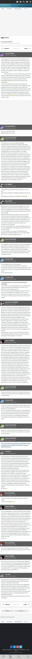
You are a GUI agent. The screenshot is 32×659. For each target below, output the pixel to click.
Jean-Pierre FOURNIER (11, 302)
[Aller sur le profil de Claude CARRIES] (2, 341)
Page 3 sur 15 (17, 48)
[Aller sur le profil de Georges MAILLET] (2, 127)
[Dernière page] (30, 48)
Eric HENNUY (8, 184)
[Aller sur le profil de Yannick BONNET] (2, 54)
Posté (10, 55)
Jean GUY (7, 451)
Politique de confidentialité (19, 649)
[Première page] (2, 48)
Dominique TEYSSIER (7, 41)
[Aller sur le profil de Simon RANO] (2, 201)
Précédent (6, 48)
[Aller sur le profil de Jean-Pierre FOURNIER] (2, 303)
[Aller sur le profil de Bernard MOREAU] (2, 494)
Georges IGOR (9, 259)
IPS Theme (5, 649)
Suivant (26, 48)
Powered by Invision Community (16, 652)
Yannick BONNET (9, 53)
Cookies (27, 649)
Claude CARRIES (9, 340)
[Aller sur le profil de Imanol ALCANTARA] (2, 138)
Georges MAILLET (10, 126)
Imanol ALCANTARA (10, 138)
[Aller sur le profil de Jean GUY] (2, 452)
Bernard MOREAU (10, 493)
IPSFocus (10, 649)
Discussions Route (15, 43)
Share (8, 610)
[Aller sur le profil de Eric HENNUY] (2, 185)
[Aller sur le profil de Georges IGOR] (2, 260)
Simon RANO (8, 201)
